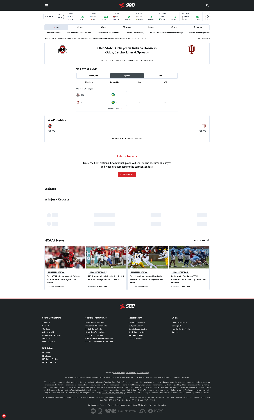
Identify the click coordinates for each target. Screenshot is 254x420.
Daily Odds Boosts (53, 32)
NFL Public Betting (50, 359)
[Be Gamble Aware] (127, 411)
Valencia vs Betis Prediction (109, 32)
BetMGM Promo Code (94, 322)
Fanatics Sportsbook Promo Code (99, 341)
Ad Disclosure (204, 38)
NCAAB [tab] (199, 27)
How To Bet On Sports (181, 329)
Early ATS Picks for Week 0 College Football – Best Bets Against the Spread (63, 279)
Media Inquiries (48, 341)
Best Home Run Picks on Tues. (79, 32)
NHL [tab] (175, 27)
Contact (45, 326)
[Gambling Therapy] (110, 411)
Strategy (175, 332)
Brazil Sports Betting (137, 332)
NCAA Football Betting (61, 38)
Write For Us (47, 338)
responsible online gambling (110, 393)
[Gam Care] (100, 411)
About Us (46, 322)
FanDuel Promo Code (94, 335)
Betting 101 (176, 326)
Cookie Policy (143, 372)
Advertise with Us (49, 332)
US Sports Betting (136, 326)
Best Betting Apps (136, 335)
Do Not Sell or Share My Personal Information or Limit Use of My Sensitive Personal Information (127, 405)
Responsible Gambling (51, 335)
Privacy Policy (119, 372)
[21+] (93, 411)
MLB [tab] (81, 27)
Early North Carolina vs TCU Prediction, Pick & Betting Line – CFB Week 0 (188, 279)
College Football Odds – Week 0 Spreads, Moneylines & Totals (99, 38)
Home (46, 38)
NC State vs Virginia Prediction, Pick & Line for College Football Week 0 (106, 278)
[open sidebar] (46, 5)
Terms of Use (131, 372)
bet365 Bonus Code (93, 329)
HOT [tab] (57, 28)
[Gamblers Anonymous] (142, 411)
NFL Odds (46, 353)
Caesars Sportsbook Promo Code (99, 338)
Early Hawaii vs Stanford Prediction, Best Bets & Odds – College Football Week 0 (147, 279)
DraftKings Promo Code (95, 332)
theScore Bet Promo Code (96, 326)
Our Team (46, 329)
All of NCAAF (199, 240)
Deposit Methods (136, 338)
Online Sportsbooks (137, 322)
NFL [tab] (104, 27)
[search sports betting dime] (207, 5)
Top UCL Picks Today (135, 32)
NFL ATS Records (49, 362)
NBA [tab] (152, 27)
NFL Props (46, 356)
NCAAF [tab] (128, 27)
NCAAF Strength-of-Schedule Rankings (166, 32)
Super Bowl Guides (179, 322)
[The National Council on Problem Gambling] (156, 411)
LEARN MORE (127, 174)
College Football (56, 272)
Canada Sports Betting (138, 329)
